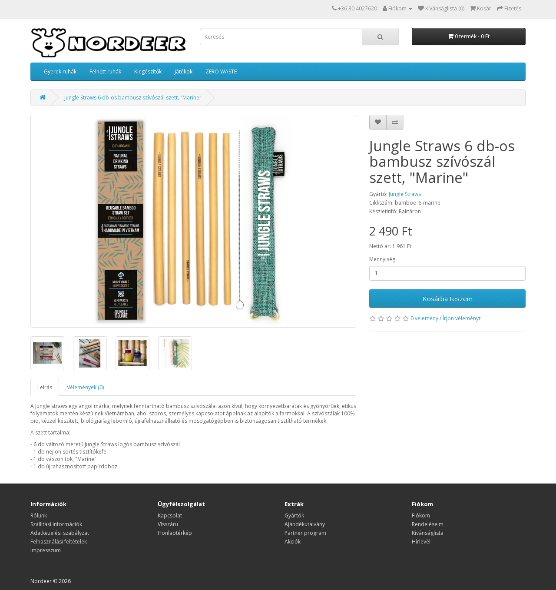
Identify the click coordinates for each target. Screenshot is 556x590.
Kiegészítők (148, 71)
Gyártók (294, 515)
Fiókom (421, 515)
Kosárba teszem (448, 298)
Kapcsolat (170, 515)
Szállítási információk (56, 524)
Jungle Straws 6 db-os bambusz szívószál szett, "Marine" (133, 97)
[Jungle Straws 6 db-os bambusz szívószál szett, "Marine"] (193, 221)
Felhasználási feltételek (58, 541)
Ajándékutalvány (305, 524)
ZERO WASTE (221, 71)
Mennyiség (382, 259)
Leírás (44, 387)
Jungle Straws (405, 194)
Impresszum (45, 550)
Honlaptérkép (175, 533)
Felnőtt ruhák (105, 71)
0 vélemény (424, 318)
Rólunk (38, 515)
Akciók (293, 541)
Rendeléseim (427, 524)
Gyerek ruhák (60, 71)
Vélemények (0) (85, 387)
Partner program (305, 533)
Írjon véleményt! (462, 318)
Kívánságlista (427, 533)
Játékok (183, 71)
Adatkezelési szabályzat (59, 533)
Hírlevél (421, 541)
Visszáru (168, 524)
